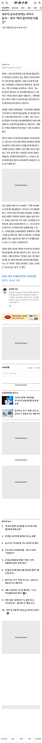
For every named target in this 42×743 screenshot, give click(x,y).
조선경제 (38, 739)
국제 (21, 739)
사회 (29, 739)
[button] (2, 2)
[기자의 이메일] (10, 306)
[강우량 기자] (5, 291)
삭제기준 (37, 368)
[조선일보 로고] (21, 2)
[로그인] (39, 2)
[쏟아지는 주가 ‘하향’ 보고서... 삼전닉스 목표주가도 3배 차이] (7, 413)
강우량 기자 (5, 65)
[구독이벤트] (21, 317)
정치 (12, 739)
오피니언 (4, 739)
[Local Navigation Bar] (2, 2)
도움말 (30, 368)
